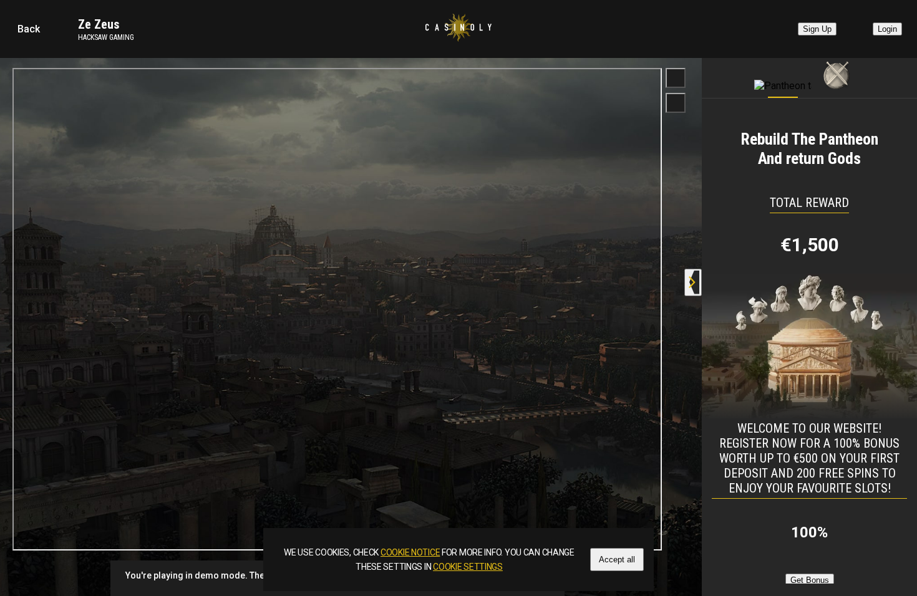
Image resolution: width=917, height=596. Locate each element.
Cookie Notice (410, 552)
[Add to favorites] (676, 103)
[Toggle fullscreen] (676, 78)
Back (28, 29)
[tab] (783, 75)
